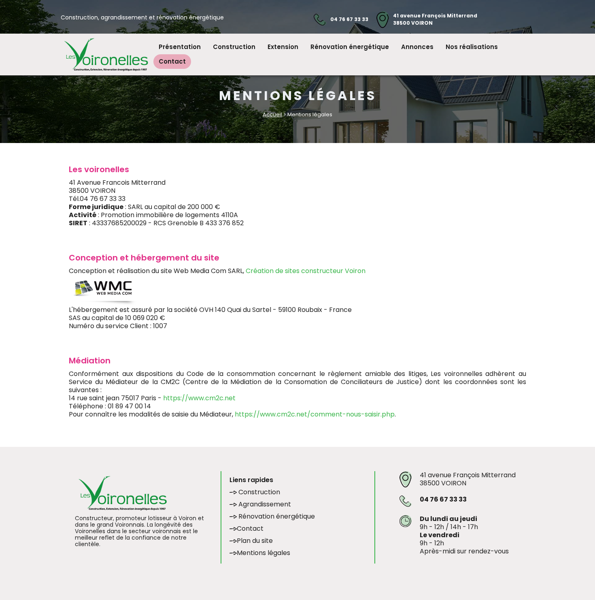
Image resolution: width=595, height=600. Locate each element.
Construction (234, 47)
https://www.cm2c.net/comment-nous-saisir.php (315, 414)
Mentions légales (263, 552)
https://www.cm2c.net (199, 398)
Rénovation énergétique (349, 47)
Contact (172, 61)
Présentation (180, 47)
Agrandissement (264, 504)
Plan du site (255, 540)
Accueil (272, 114)
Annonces (417, 47)
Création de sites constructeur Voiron (306, 270)
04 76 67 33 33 (349, 19)
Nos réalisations (472, 47)
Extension (283, 47)
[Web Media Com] (103, 290)
